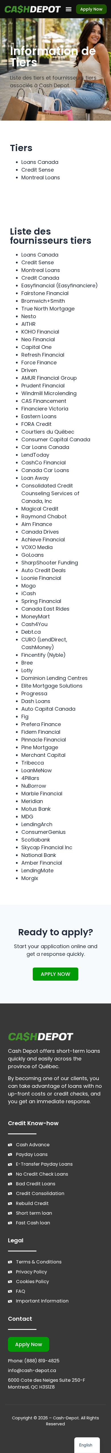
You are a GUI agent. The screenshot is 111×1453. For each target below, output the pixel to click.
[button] (68, 9)
